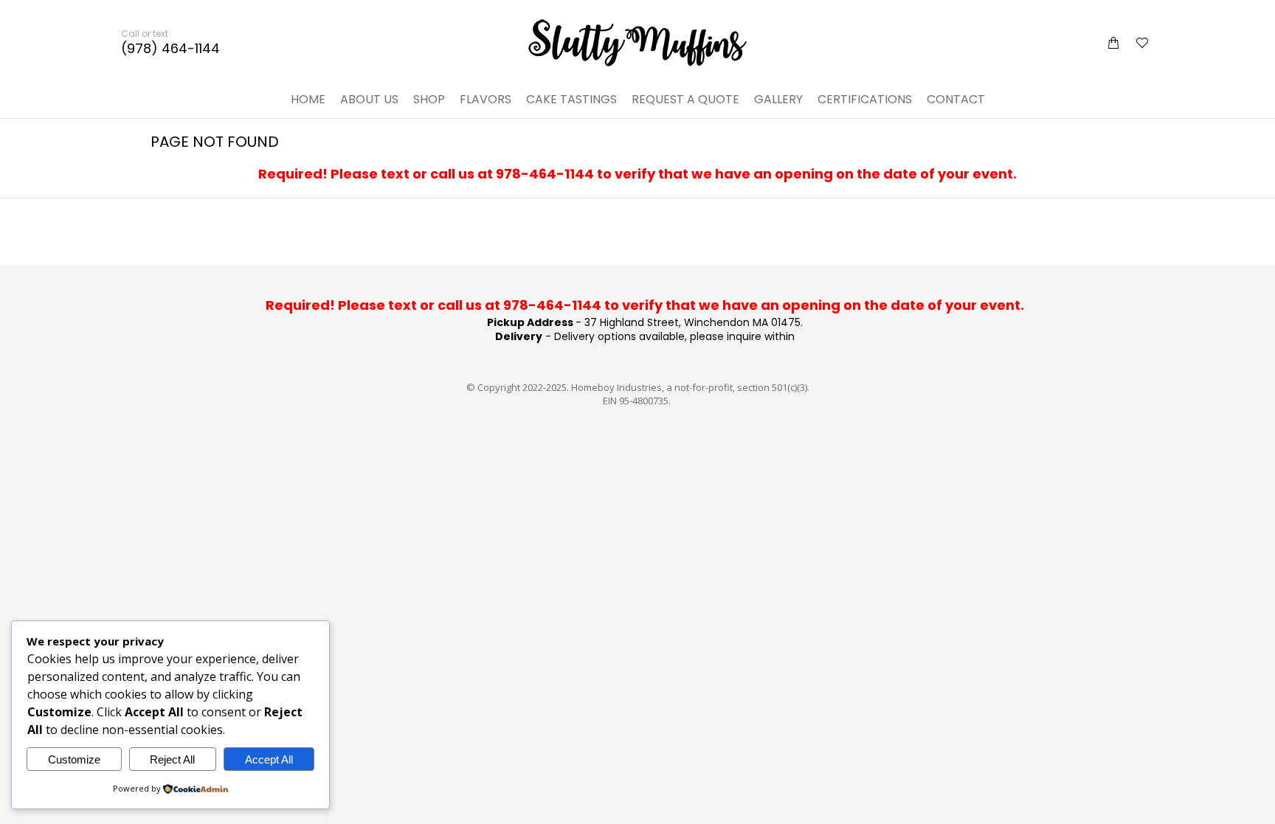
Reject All (172, 759)
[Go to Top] (1253, 802)
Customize (74, 759)
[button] (218, 12)
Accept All (269, 759)
